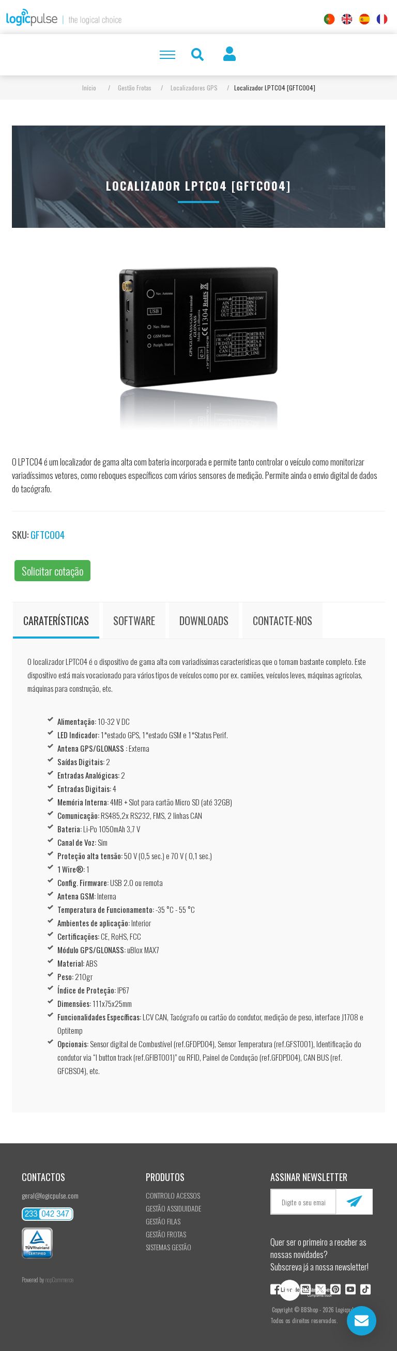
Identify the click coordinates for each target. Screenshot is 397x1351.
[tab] (56, 620)
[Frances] (382, 19)
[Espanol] (364, 19)
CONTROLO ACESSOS (173, 1195)
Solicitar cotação (52, 571)
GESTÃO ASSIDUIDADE (173, 1208)
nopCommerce (59, 1280)
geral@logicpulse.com (50, 1195)
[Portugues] (329, 19)
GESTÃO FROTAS (166, 1234)
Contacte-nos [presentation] (282, 620)
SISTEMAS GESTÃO (168, 1246)
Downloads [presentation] (203, 620)
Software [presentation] (134, 620)
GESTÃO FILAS (163, 1221)
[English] (347, 19)
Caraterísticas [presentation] (56, 620)
